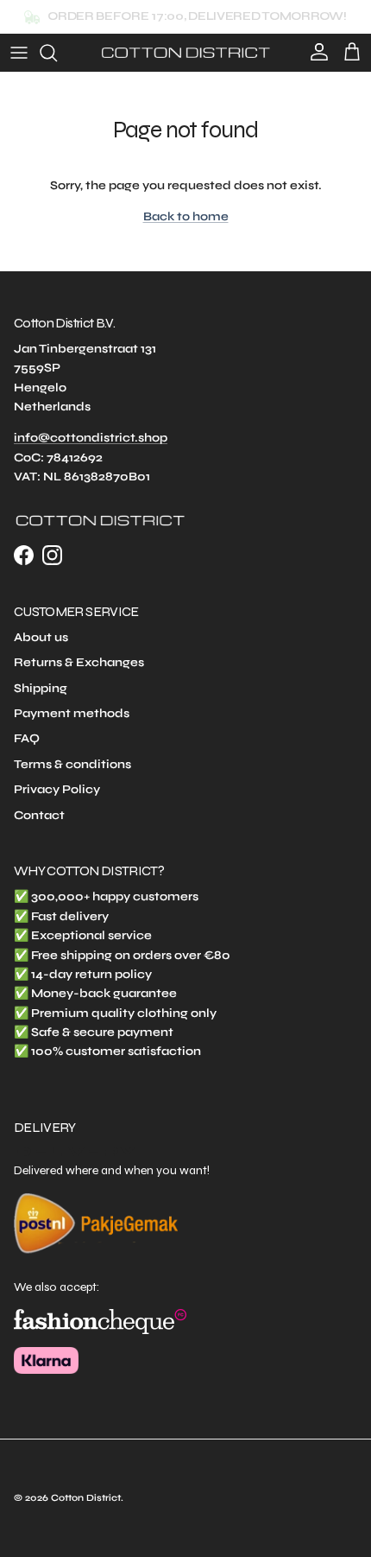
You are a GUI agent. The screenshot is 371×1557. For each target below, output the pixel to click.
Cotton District (86, 1497)
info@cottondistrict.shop (90, 437)
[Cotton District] (185, 52)
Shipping (40, 688)
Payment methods (71, 713)
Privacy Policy (57, 789)
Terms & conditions (72, 764)
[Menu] (19, 53)
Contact (39, 815)
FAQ (27, 738)
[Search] (57, 53)
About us (41, 637)
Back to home (186, 216)
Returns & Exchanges (79, 662)
